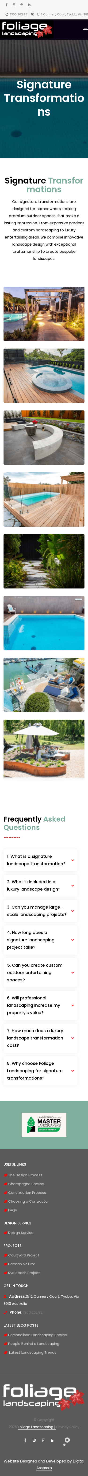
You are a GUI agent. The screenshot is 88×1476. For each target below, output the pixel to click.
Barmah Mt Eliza (21, 1263)
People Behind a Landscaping (33, 1343)
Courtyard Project (23, 1255)
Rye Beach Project (23, 1272)
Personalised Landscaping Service (37, 1334)
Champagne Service (25, 1183)
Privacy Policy (67, 1426)
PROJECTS (13, 1245)
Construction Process (26, 1192)
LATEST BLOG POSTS (21, 1325)
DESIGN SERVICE (18, 1223)
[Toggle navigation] (85, 29)
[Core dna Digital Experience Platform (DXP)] (62, 1438)
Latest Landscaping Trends (31, 1352)
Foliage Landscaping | (37, 1426)
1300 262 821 (19, 14)
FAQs (12, 1210)
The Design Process (24, 1175)
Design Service (20, 1232)
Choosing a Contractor (28, 1201)
